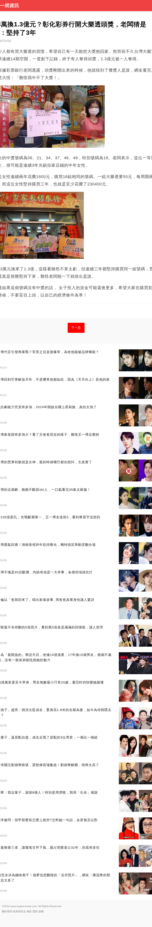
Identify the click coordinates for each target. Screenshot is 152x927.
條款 (29, 911)
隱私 (35, 911)
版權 (41, 911)
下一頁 (76, 327)
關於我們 (7, 911)
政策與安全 (19, 911)
